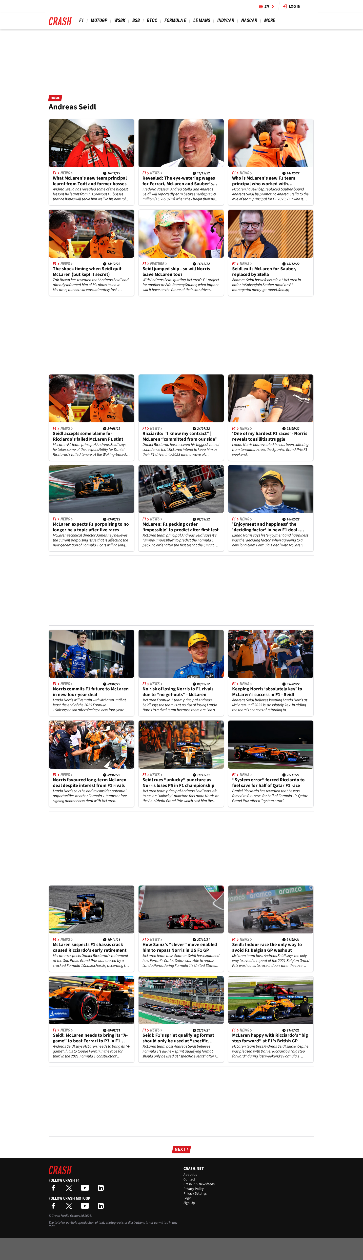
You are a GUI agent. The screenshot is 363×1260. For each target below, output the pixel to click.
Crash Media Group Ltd (68, 1215)
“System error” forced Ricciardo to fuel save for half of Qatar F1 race (268, 782)
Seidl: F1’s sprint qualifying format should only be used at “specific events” (178, 1038)
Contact (189, 1179)
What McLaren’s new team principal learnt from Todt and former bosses (90, 181)
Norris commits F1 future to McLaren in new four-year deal (91, 692)
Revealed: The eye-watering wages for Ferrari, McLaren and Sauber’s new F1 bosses (178, 181)
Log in (295, 6)
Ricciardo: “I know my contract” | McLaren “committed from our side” (180, 436)
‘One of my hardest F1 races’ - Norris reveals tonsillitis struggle (269, 436)
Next (180, 1149)
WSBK (119, 20)
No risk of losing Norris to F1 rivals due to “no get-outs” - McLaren (177, 692)
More (269, 20)
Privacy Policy (193, 1189)
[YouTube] (86, 1189)
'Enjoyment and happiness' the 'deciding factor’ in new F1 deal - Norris (266, 527)
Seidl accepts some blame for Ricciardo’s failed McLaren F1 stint (88, 436)
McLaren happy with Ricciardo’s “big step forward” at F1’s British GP (270, 1038)
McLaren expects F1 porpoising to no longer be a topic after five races (91, 527)
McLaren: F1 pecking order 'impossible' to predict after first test (180, 527)
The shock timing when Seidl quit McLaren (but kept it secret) (87, 271)
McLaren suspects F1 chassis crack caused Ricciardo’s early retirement (89, 947)
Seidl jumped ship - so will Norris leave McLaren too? (176, 271)
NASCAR (249, 20)
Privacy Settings (195, 1193)
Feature (157, 264)
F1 (81, 20)
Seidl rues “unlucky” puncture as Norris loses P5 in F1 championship (178, 782)
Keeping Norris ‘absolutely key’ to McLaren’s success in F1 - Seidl (267, 692)
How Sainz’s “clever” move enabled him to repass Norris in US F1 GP (179, 947)
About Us (190, 1175)
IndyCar (225, 20)
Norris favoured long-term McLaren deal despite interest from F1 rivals (89, 782)
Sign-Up (189, 1203)
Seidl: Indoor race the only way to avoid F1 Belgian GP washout (267, 947)
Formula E (175, 20)
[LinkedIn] (102, 1189)
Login (187, 1198)
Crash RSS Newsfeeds (199, 1184)
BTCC (152, 20)
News (65, 173)
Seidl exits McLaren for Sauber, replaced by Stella (264, 271)
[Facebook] (54, 1189)
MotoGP (99, 20)
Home (55, 98)
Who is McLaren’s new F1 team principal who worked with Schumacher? (263, 181)
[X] (70, 1189)
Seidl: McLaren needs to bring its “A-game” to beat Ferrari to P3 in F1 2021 (90, 1038)
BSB (136, 20)
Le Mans (201, 20)
